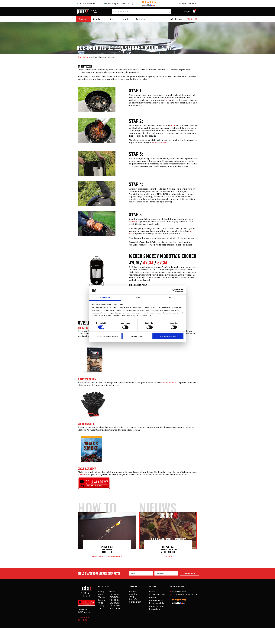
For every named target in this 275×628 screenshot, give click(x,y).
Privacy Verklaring (154, 609)
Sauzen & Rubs (133, 599)
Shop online (82, 19)
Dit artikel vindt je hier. (160, 142)
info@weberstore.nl (84, 617)
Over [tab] (170, 297)
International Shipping (156, 600)
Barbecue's (132, 591)
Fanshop (131, 596)
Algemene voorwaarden (156, 606)
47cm (148, 262)
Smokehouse (82, 474)
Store (111, 19)
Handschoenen (87, 379)
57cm (162, 262)
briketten (167, 100)
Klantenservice (140, 19)
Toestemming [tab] (105, 297)
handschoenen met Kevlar (170, 382)
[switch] (125, 327)
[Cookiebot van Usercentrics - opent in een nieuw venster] (174, 290)
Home (79, 57)
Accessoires (133, 594)
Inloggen (187, 11)
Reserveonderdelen (135, 602)
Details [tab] (137, 297)
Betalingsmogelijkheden (156, 603)
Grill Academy (97, 19)
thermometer (133, 221)
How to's (85, 57)
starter (172, 125)
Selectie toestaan (137, 336)
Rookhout (84, 328)
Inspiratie (126, 19)
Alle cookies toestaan (168, 336)
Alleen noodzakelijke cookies (107, 336)
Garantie (152, 591)
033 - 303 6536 (83, 620)
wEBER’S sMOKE (87, 424)
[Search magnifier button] (168, 11)
